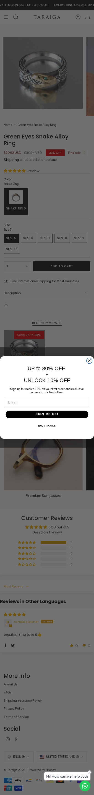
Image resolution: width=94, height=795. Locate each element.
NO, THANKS (47, 426)
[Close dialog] (89, 361)
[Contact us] (84, 785)
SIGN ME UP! (47, 414)
